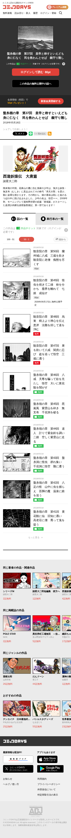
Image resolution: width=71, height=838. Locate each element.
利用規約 (42, 779)
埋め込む (42, 133)
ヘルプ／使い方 (11, 784)
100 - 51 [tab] (10, 239)
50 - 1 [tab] (26, 239)
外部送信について (46, 789)
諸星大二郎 (10, 181)
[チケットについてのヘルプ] (63, 64)
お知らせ (7, 779)
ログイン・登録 (48, 13)
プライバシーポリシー (48, 784)
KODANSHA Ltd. (12, 822)
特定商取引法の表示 (47, 794)
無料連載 (7, 13)
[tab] (19, 219)
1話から (62, 239)
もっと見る (34, 537)
